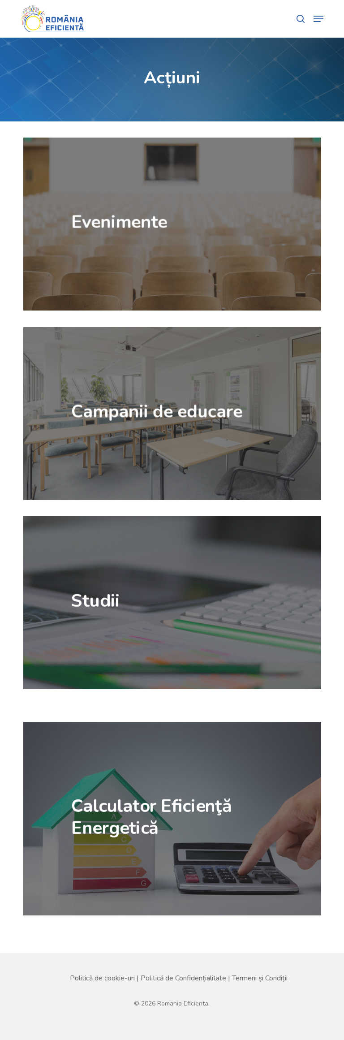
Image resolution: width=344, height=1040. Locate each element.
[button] (318, 18)
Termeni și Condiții (260, 978)
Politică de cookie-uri (102, 978)
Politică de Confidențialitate (183, 978)
